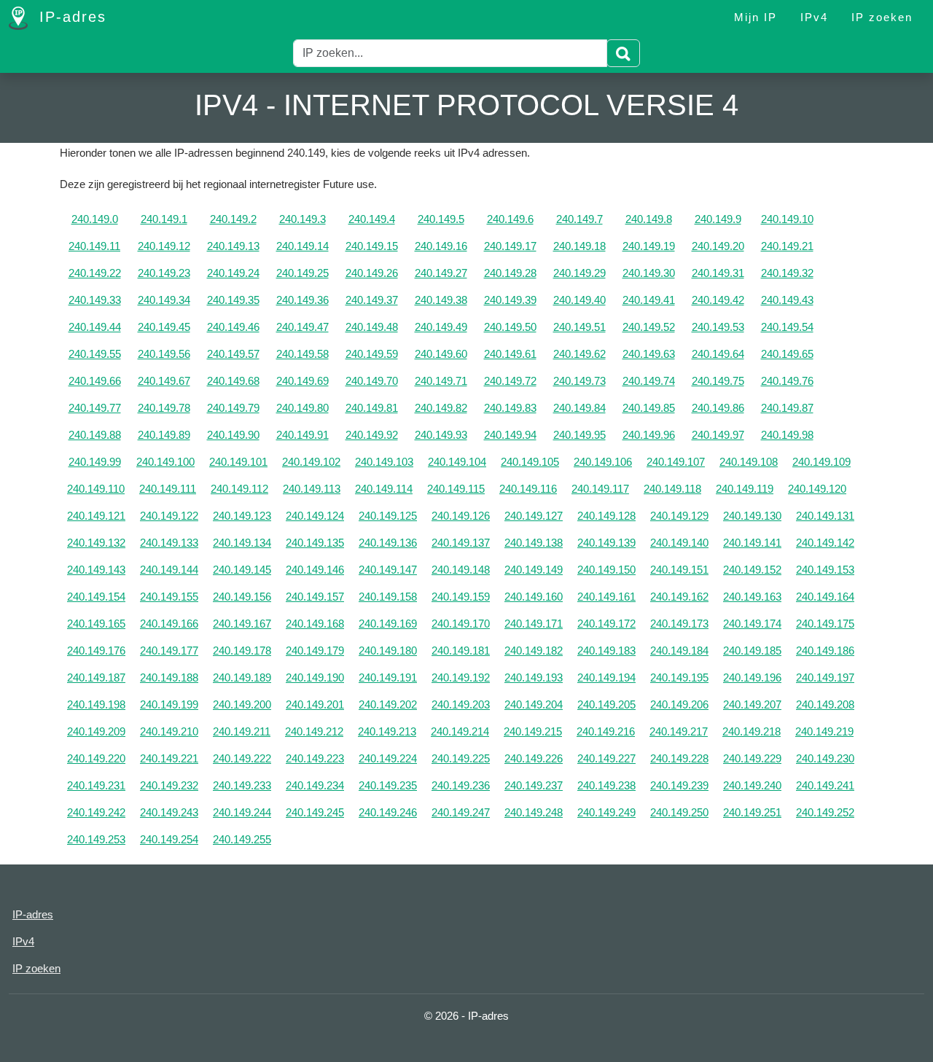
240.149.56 (164, 354)
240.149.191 (388, 677)
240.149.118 (672, 489)
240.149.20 (718, 246)
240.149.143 (96, 569)
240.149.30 (648, 273)
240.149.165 (96, 623)
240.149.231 (96, 785)
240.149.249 (606, 812)
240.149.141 (752, 542)
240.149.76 (787, 381)
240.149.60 (441, 354)
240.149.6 (510, 219)
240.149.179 (315, 650)
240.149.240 (752, 785)
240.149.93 (441, 435)
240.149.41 (648, 300)
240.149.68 (233, 381)
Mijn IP (755, 17)
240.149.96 (648, 435)
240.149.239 (679, 785)
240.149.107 (676, 462)
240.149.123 (242, 515)
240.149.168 (315, 623)
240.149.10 (787, 219)
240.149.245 (315, 812)
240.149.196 (752, 677)
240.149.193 (533, 677)
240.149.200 (242, 704)
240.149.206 (679, 704)
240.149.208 (825, 704)
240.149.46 (233, 327)
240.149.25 (302, 273)
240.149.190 (315, 677)
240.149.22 (95, 273)
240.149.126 (461, 515)
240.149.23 (164, 273)
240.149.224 (388, 758)
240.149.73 (579, 381)
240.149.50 (510, 327)
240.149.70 (372, 381)
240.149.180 (388, 650)
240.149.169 (388, 623)
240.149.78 (164, 408)
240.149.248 (533, 812)
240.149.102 (311, 462)
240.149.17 (510, 246)
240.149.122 (169, 515)
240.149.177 (169, 650)
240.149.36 (302, 300)
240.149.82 (441, 408)
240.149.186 (825, 650)
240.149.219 (824, 731)
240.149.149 (533, 569)
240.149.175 (825, 623)
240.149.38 (441, 300)
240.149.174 (752, 623)
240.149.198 (96, 704)
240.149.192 (461, 677)
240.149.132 (96, 542)
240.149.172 (606, 623)
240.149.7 (579, 219)
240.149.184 (679, 650)
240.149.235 (388, 785)
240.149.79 (233, 408)
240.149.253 (96, 839)
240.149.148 (461, 569)
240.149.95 (579, 435)
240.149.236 (461, 785)
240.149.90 (233, 435)
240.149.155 (169, 596)
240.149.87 (787, 408)
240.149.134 (242, 542)
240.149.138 (533, 542)
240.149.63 (648, 354)
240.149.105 (530, 462)
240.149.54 (787, 327)
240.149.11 (94, 246)
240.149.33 (95, 300)
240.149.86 (718, 408)
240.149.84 (579, 408)
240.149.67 (164, 381)
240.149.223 (315, 758)
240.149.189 (242, 677)
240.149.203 (461, 704)
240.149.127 (533, 515)
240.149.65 (787, 354)
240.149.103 (384, 462)
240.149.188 (169, 677)
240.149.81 (372, 408)
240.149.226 (533, 758)
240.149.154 (96, 596)
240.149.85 (648, 408)
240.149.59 (372, 354)
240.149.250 (679, 812)
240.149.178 (242, 650)
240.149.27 (441, 273)
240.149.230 (825, 758)
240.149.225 (461, 758)
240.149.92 (372, 435)
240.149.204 (533, 704)
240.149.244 (242, 812)
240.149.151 (679, 569)
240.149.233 (242, 785)
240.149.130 (752, 515)
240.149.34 (164, 300)
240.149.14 (302, 246)
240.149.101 (238, 462)
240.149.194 (606, 677)
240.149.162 (679, 596)
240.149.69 (302, 381)
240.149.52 (648, 327)
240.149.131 (825, 515)
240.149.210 (169, 731)
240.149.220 (96, 758)
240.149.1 (164, 219)
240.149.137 (461, 542)
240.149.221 (169, 758)
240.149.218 (751, 731)
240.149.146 (315, 569)
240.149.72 (510, 381)
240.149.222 (242, 758)
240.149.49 (441, 327)
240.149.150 (606, 569)
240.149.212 (314, 731)
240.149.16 (441, 246)
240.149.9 (718, 219)
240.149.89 (164, 435)
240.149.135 (315, 542)
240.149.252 (825, 812)
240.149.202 (388, 704)
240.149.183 (606, 650)
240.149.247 (461, 812)
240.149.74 (648, 381)
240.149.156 (242, 596)
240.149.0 (94, 219)
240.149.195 (679, 677)
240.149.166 (169, 623)
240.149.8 (648, 219)
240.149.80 (302, 408)
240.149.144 (169, 569)
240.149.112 (239, 489)
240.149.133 (169, 542)
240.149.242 (96, 812)
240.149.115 (456, 489)
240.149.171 (533, 623)
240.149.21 (787, 246)
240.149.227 (606, 758)
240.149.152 (752, 569)
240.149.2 (233, 219)
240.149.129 (679, 515)
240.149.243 (169, 812)
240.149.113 (311, 489)
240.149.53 (718, 327)
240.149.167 (242, 623)
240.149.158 (388, 596)
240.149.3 (302, 219)
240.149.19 (648, 246)
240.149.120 (817, 489)
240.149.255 (242, 839)
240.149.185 (752, 650)
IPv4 (814, 17)
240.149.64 (718, 354)
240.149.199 (169, 704)
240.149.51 (579, 327)
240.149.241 (825, 785)
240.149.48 (372, 327)
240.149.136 (388, 542)
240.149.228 (679, 758)
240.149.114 (384, 489)
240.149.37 (372, 300)
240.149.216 (606, 731)
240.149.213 (387, 731)
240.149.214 (460, 731)
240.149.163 (752, 596)
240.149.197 (825, 677)
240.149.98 (787, 435)
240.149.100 (165, 462)
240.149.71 (441, 381)
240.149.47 (302, 327)
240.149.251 (752, 812)
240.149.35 (233, 300)
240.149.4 (371, 219)
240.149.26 (372, 273)
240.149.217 (678, 731)
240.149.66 (95, 381)
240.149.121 (96, 515)
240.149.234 (315, 785)
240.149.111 (167, 489)
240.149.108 (748, 462)
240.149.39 (510, 300)
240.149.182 (533, 650)
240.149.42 (718, 300)
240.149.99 (95, 462)
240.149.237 (533, 785)
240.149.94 (510, 435)
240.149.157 (315, 596)
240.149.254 (169, 839)
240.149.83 (510, 408)
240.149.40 (579, 300)
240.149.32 (787, 273)
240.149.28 (510, 273)
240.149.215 (533, 731)
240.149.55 (95, 354)
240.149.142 (825, 542)
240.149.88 (95, 435)
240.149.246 (388, 812)
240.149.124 (315, 515)
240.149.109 (821, 462)
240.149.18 (579, 246)
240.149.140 (679, 542)
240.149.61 (510, 354)
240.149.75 (718, 381)
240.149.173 (679, 623)
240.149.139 (606, 542)
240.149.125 (388, 515)
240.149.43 (787, 300)
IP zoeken (882, 17)
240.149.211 (241, 731)
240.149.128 (606, 515)
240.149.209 (96, 731)
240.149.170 (461, 623)
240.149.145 (242, 569)
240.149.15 (372, 246)
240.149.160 (533, 596)
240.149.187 (96, 677)
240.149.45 (164, 327)
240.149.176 (96, 650)
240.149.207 (752, 704)
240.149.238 (606, 785)
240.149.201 (315, 704)
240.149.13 (233, 246)
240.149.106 (603, 462)
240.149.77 (95, 408)
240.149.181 (461, 650)
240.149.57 (233, 354)
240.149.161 (606, 596)
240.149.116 (528, 489)
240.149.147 (388, 569)
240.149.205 (606, 704)
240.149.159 (461, 596)
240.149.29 (579, 273)
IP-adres (70, 17)
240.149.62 (579, 354)
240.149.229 (752, 758)
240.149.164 (825, 596)
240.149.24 (233, 273)
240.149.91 (302, 435)
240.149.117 (600, 489)
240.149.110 (96, 489)
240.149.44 (95, 327)
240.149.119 (744, 489)
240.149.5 (441, 219)
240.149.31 (718, 273)
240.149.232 (169, 785)
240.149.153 (825, 569)
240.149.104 (457, 462)
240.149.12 (164, 246)
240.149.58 (302, 354)
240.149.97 (718, 435)
